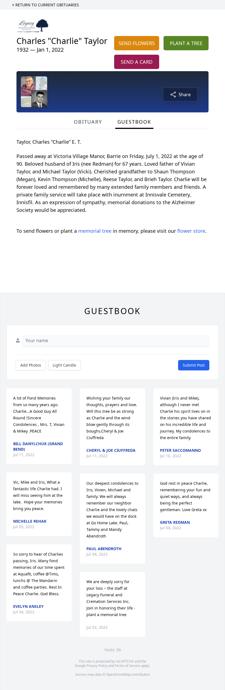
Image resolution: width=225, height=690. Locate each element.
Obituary (88, 121)
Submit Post (194, 365)
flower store (191, 231)
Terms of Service (127, 665)
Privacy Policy (97, 665)
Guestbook (134, 121)
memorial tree (94, 231)
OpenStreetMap (118, 674)
